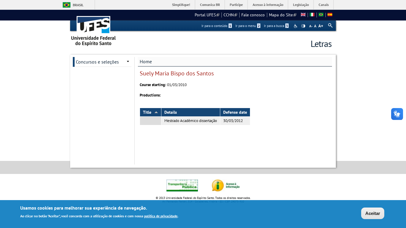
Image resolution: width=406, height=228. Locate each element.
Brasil (78, 5)
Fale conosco (253, 15)
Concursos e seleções (97, 62)
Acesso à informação (268, 4)
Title (147, 112)
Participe (236, 4)
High (303, 26)
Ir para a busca (276, 26)
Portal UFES (207, 15)
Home (146, 61)
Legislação (301, 4)
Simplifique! (181, 4)
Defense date (235, 112)
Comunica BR (210, 4)
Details (170, 112)
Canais (324, 4)
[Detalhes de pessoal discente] (303, 15)
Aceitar (372, 213)
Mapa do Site (282, 15)
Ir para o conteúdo (216, 26)
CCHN (230, 15)
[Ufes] (93, 29)
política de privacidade (160, 215)
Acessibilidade (296, 26)
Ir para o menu (247, 26)
